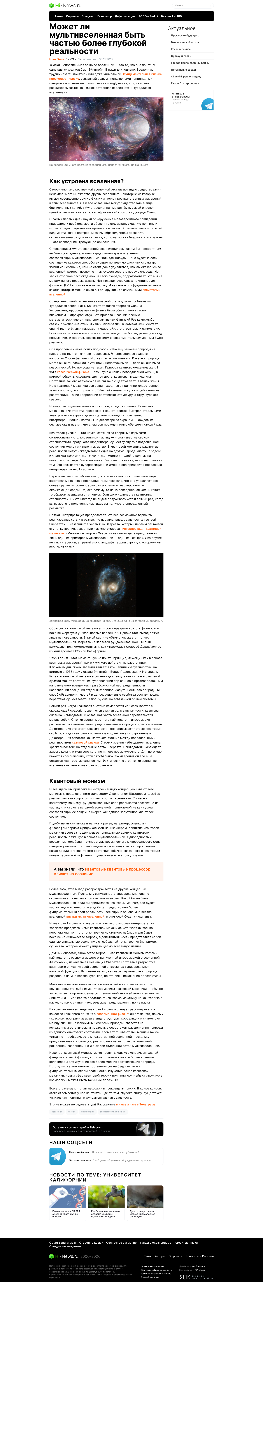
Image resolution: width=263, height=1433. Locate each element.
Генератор (104, 16)
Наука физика (87, 1111)
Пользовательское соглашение (155, 1273)
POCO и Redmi (148, 16)
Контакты (192, 1256)
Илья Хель (56, 59)
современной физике (112, 1014)
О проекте (175, 1256)
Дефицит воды (125, 16)
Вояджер (88, 16)
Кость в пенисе (181, 49)
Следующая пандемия (65, 1246)
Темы (147, 1256)
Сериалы (72, 16)
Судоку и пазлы (181, 56)
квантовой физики (85, 742)
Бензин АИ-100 (171, 16)
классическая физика (73, 372)
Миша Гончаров (197, 1266)
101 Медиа (200, 1270)
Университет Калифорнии (113, 1111)
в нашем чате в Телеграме (136, 1104)
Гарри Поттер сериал (185, 83)
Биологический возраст (186, 42)
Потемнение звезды (184, 69)
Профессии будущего (185, 35)
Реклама (208, 1256)
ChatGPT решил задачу (186, 76)
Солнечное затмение (121, 1242)
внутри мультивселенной (85, 916)
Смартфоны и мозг (62, 1242)
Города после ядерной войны (190, 62)
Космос (71, 1111)
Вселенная (57, 1111)
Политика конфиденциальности (156, 1270)
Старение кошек (91, 1242)
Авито (59, 16)
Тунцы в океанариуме (155, 1242)
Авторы (160, 1256)
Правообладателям (149, 1277)
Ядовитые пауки (186, 1242)
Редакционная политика (152, 1266)
